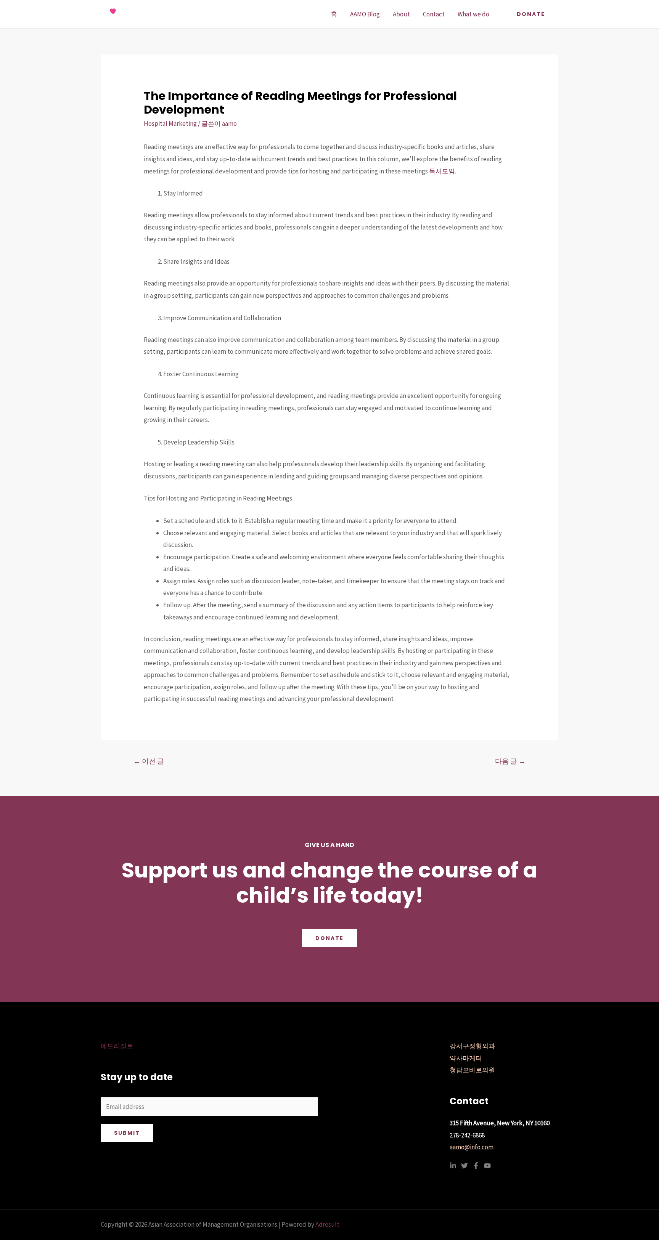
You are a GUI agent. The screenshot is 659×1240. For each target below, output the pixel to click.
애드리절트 (117, 1046)
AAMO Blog (365, 14)
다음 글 (510, 761)
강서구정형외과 (472, 1046)
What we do (473, 14)
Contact (434, 14)
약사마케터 (466, 1058)
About (401, 14)
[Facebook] (476, 1165)
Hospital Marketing (170, 123)
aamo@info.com (471, 1147)
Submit (127, 1133)
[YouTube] (487, 1165)
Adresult (327, 1224)
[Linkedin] (453, 1165)
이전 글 (148, 761)
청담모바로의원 (472, 1070)
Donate (329, 938)
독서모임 (442, 171)
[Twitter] (464, 1165)
